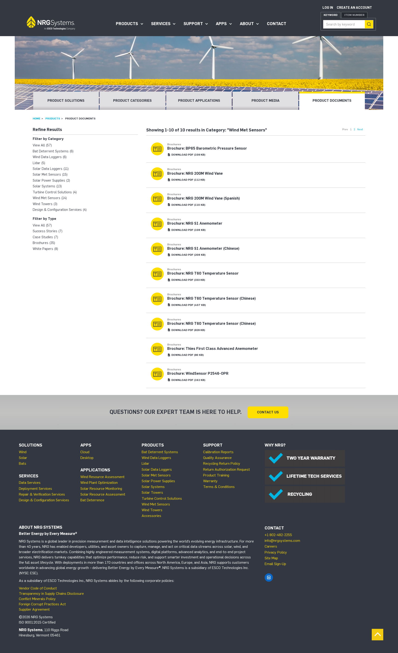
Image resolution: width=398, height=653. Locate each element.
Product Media (265, 101)
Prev (345, 129)
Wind (22, 452)
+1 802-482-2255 (278, 535)
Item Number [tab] (354, 15)
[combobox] (348, 24)
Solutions (30, 445)
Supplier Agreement (34, 609)
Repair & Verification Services (42, 494)
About (247, 23)
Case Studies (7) (45, 237)
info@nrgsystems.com (282, 540)
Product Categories (132, 101)
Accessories (151, 516)
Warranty (210, 481)
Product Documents (332, 101)
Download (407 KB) (188, 305)
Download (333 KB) (188, 280)
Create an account (354, 8)
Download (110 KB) (188, 204)
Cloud (84, 452)
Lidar (145, 463)
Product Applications (199, 101)
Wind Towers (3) (45, 204)
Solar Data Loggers (157, 469)
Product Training (216, 475)
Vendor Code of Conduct (38, 588)
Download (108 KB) (188, 230)
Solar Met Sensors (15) (50, 174)
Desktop (87, 458)
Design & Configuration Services (44, 500)
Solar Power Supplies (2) (51, 180)
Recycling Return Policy (221, 463)
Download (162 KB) (188, 380)
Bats (22, 463)
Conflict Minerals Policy (37, 599)
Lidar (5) (39, 163)
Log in (327, 8)
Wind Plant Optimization (99, 482)
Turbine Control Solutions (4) (55, 192)
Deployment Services (35, 488)
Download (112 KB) (188, 179)
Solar (23, 458)
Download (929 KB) (188, 330)
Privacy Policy (276, 552)
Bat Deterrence (92, 500)
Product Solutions (66, 101)
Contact (276, 23)
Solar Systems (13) (47, 186)
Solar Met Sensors (156, 475)
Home (36, 118)
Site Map (271, 558)
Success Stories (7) (47, 231)
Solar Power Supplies (158, 481)
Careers (271, 546)
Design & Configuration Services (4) (60, 210)
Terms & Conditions (219, 487)
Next (360, 129)
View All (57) (42, 145)
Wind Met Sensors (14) (50, 198)
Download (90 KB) (187, 355)
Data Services (30, 482)
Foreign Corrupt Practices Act (42, 604)
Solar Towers (152, 492)
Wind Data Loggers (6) (50, 157)
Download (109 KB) (188, 154)
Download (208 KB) (188, 254)
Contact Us (268, 412)
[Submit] (369, 24)
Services (160, 23)
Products (127, 23)
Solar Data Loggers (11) (51, 169)
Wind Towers (152, 510)
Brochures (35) (44, 243)
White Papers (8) (45, 249)
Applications (95, 470)
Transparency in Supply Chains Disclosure (51, 593)
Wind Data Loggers (156, 458)
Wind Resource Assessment (102, 477)
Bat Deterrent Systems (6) (53, 151)
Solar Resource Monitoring (101, 488)
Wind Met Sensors (156, 504)
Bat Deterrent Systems (160, 452)
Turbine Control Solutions (162, 498)
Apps (221, 23)
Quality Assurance (217, 458)
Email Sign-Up (275, 564)
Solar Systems (153, 487)
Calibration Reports (218, 452)
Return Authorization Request (226, 469)
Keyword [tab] (330, 15)
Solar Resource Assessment (102, 494)
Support (193, 23)
